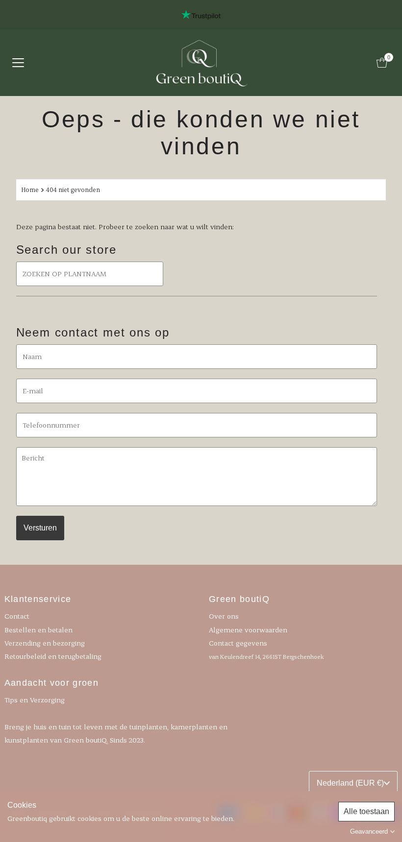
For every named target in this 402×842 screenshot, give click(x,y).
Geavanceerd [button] (369, 831)
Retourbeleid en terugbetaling (52, 656)
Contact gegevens (266, 649)
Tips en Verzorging (34, 699)
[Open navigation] (18, 62)
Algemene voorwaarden (248, 629)
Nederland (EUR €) (350, 783)
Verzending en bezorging (44, 643)
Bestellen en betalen (38, 629)
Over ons (224, 616)
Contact (16, 616)
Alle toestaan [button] (366, 811)
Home (30, 189)
